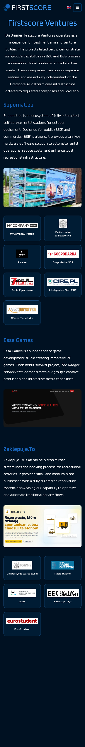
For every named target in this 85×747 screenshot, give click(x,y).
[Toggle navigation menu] (77, 7)
